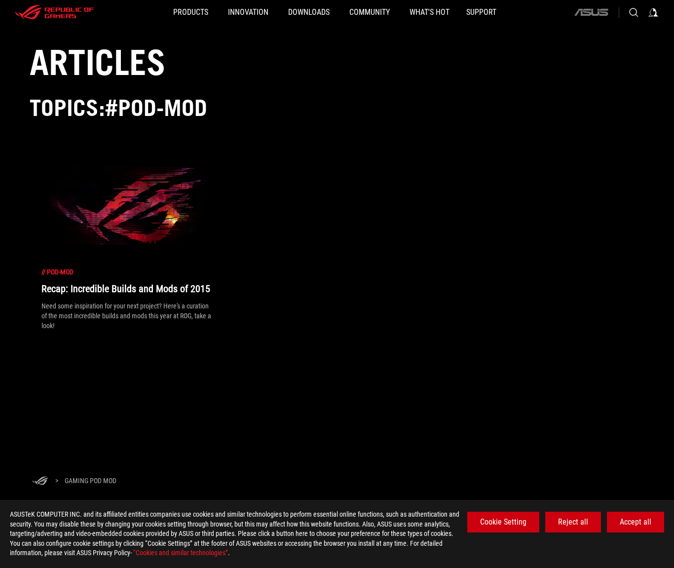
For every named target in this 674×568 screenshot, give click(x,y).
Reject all (573, 522)
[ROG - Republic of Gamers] (54, 12)
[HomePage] (40, 481)
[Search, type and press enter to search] (633, 12)
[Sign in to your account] (653, 12)
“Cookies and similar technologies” (180, 553)
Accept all (635, 522)
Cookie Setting (503, 522)
